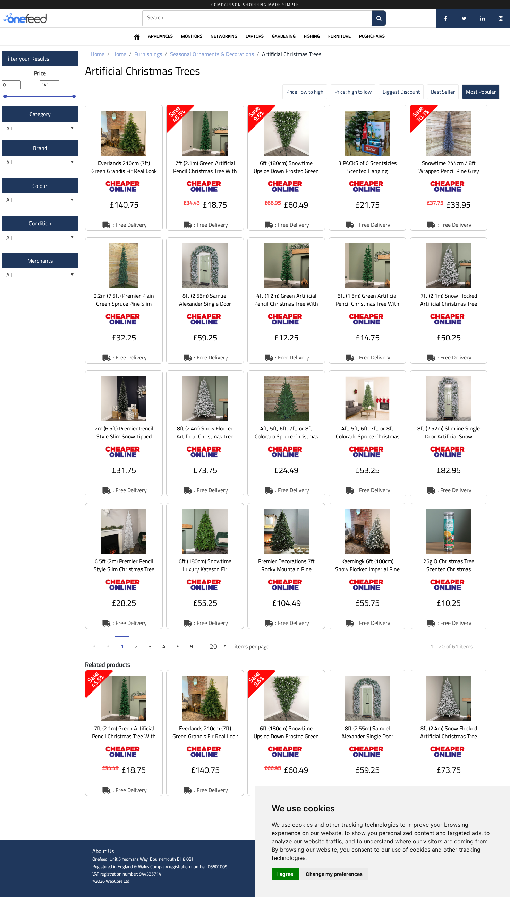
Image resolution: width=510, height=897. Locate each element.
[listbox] (40, 128)
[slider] (5, 96)
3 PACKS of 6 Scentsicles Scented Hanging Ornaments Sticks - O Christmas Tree (367, 175)
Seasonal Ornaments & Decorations (212, 54)
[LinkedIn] (482, 18)
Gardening (284, 36)
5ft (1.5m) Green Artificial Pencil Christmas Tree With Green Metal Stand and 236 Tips (367, 307)
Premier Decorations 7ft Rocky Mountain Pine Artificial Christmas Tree (286, 569)
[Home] (36, 18)
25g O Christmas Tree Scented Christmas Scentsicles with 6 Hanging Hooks (449, 573)
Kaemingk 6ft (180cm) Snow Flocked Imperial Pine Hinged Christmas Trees (367, 569)
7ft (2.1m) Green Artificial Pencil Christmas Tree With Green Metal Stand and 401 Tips (205, 175)
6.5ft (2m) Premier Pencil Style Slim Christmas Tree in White (124, 569)
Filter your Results (27, 58)
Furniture (339, 36)
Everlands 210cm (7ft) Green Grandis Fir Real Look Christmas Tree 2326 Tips (124, 171)
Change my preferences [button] (334, 874)
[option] (124, 168)
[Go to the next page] (178, 646)
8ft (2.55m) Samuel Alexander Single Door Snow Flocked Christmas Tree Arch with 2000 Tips (205, 307)
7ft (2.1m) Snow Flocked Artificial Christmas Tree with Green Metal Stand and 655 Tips (448, 307)
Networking (224, 36)
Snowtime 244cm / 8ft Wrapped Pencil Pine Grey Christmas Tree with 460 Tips (448, 175)
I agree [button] (285, 874)
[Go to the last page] (191, 646)
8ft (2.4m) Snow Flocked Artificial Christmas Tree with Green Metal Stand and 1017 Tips (205, 440)
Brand (40, 148)
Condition (40, 223)
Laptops (255, 36)
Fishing (312, 36)
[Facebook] (445, 18)
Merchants (40, 260)
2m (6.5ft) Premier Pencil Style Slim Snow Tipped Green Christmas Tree (124, 436)
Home (97, 54)
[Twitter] (464, 18)
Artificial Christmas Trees (291, 54)
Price (40, 73)
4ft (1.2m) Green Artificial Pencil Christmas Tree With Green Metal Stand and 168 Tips (286, 307)
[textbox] (257, 17)
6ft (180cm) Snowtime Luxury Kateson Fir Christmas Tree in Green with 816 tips (205, 573)
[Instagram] (501, 18)
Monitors (191, 36)
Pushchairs (372, 36)
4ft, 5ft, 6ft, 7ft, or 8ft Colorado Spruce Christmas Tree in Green (286, 436)
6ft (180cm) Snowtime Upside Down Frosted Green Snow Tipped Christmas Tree (286, 175)
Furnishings (148, 54)
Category (40, 114)
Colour (40, 186)
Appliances (160, 36)
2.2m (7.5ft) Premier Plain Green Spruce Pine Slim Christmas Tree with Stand (124, 303)
